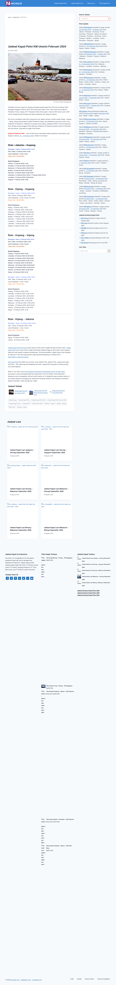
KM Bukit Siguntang (90, 52)
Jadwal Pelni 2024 (37, 403)
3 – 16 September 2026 (91, 170)
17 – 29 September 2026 (86, 90)
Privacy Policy (89, 979)
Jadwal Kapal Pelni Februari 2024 (57, 400)
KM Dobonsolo (88, 145)
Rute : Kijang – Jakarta (21, 319)
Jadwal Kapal (13, 400)
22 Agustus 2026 (88, 113)
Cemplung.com (37, 980)
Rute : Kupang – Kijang (21, 235)
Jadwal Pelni (16, 17)
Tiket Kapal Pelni (104, 3)
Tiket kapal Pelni (13, 362)
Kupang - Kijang (22, 407)
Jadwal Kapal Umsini (15, 403)
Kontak (79, 979)
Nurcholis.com (14, 980)
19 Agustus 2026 (89, 188)
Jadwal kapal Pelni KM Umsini (17, 348)
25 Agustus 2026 (89, 178)
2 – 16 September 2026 (91, 147)
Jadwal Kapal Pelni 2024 (38, 400)
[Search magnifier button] (109, 18)
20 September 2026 (90, 54)
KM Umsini (12, 407)
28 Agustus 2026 (84, 129)
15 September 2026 (96, 208)
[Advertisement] (39, 31)
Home (9, 17)
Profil (72, 979)
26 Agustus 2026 (84, 139)
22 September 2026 (96, 129)
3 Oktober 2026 (102, 54)
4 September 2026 (94, 97)
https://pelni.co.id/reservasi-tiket (18, 357)
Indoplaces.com (26, 980)
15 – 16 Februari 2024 (27, 136)
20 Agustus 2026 (84, 208)
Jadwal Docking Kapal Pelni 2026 (88, 590)
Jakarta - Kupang (50, 403)
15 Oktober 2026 (97, 29)
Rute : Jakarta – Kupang (21, 145)
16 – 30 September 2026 (91, 46)
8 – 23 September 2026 (91, 121)
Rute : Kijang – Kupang (21, 189)
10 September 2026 (95, 155)
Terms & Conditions (103, 979)
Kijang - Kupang (61, 403)
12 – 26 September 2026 (86, 72)
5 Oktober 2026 (95, 105)
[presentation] (22, 436)
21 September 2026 (96, 139)
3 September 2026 (103, 113)
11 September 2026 (101, 198)
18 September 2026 (85, 29)
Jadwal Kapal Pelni (24, 400)
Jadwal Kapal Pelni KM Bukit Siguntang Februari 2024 (41, 392)
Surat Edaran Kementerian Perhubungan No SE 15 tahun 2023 (45, 371)
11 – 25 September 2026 (91, 80)
